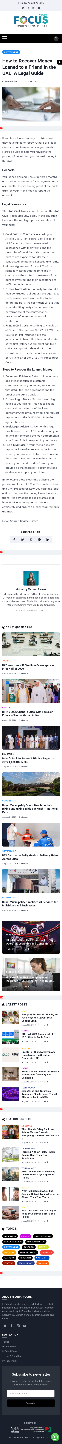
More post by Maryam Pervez (30, 610)
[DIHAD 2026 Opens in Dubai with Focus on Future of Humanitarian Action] (31, 691)
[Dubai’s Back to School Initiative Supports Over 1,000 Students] (31, 738)
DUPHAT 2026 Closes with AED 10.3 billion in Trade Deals (39, 1036)
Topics (5, 1341)
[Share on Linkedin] (48, 539)
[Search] (56, 38)
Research (25, 1258)
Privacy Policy (9, 1360)
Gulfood (29, 1247)
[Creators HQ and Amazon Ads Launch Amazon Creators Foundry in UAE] (12, 1055)
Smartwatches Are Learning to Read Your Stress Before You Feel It (39, 1213)
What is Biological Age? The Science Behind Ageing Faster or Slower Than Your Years (40, 1194)
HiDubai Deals (9, 1351)
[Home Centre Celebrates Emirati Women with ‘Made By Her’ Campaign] (12, 1075)
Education (8, 754)
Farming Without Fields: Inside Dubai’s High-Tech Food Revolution (39, 1155)
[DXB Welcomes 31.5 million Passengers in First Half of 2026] (31, 644)
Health (25, 1011)
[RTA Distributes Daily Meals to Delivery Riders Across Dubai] (31, 835)
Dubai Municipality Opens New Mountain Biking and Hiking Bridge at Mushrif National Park (30, 809)
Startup (8, 1263)
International (28, 1252)
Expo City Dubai (13, 1242)
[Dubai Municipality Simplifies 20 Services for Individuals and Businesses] (31, 881)
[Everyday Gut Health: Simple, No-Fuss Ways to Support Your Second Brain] (12, 1018)
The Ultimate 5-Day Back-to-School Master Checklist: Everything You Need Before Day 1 (40, 1134)
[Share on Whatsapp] (31, 539)
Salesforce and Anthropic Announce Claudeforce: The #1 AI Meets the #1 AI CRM (39, 1094)
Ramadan (9, 1258)
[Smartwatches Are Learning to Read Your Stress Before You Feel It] (12, 1214)
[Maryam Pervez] (31, 584)
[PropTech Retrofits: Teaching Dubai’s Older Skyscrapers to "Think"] (12, 1175)
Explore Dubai (43, 1236)
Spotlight (42, 1258)
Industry (27, 1048)
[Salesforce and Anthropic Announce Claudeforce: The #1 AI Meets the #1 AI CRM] (12, 1095)
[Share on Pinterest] (39, 539)
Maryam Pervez (12, 81)
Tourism (6, 661)
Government (11, 52)
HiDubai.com (9, 1346)
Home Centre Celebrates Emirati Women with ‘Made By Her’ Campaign (40, 1074)
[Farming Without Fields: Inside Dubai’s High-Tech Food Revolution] (12, 1155)
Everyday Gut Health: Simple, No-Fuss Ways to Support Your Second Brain (40, 1017)
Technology (29, 1088)
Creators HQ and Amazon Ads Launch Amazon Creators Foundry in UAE (39, 1055)
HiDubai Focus (24, 1437)
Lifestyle (27, 1126)
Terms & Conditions (12, 1356)
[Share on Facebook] (14, 539)
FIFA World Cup (36, 1242)
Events (6, 707)
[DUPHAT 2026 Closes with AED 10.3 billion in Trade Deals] (12, 1037)
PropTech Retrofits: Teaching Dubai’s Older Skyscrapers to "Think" (38, 1174)
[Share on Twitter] (22, 539)
